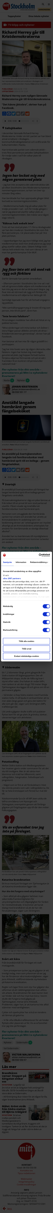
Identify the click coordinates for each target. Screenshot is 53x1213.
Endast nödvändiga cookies (26, 656)
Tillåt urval (26, 649)
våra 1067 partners (12, 578)
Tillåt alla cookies (26, 641)
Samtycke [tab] (7, 562)
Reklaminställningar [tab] (39, 562)
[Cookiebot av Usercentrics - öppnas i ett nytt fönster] (39, 555)
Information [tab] (21, 562)
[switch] (46, 614)
